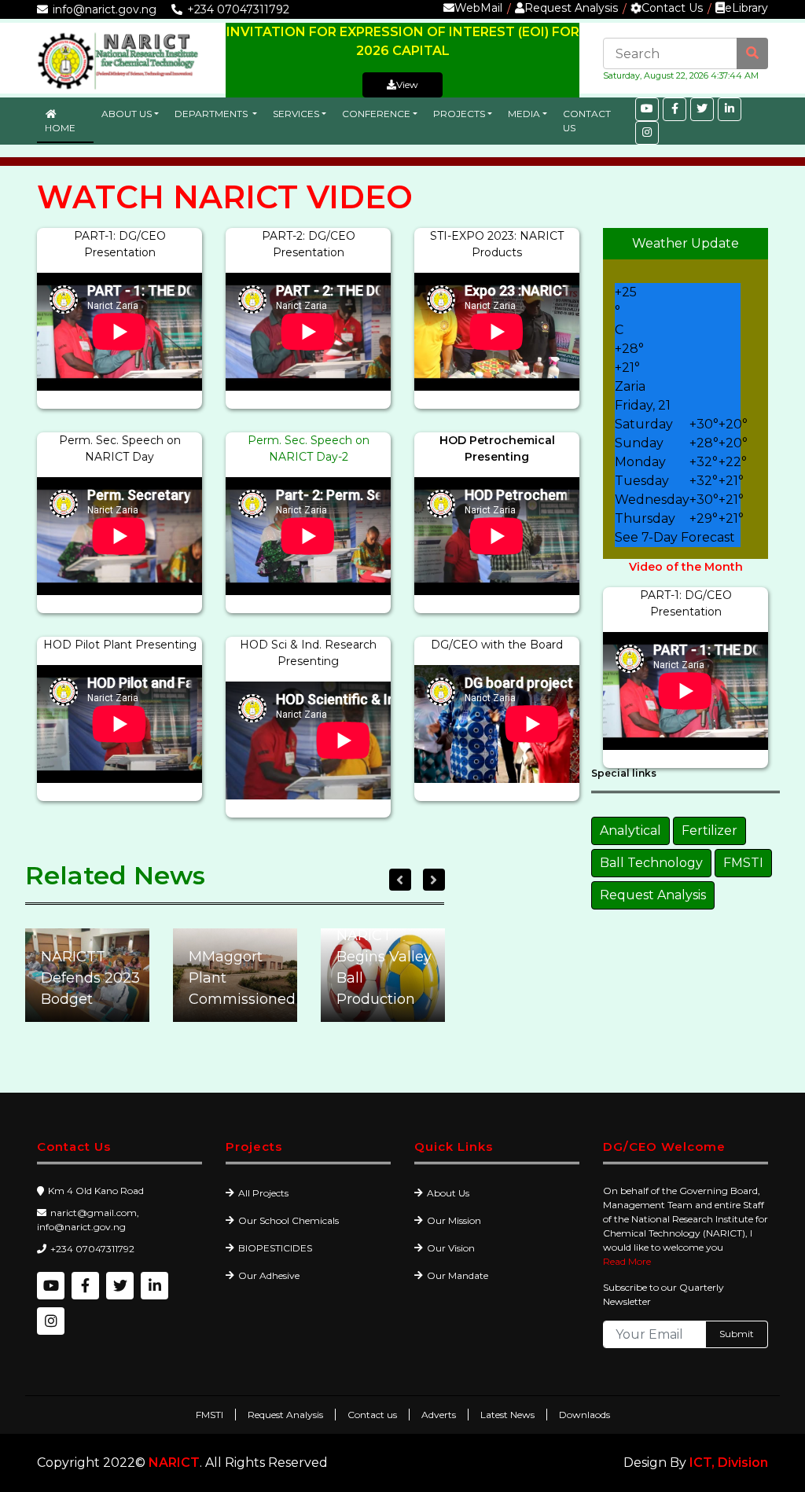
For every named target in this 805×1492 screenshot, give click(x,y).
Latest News (507, 1414)
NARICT (174, 1462)
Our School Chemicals (288, 1220)
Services (296, 113)
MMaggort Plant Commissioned (91, 978)
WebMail (478, 8)
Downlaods (584, 1414)
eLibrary (746, 8)
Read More (627, 1261)
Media (524, 113)
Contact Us (672, 8)
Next (434, 880)
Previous (400, 880)
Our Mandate (457, 1275)
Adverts (438, 1414)
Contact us (372, 1414)
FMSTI (743, 862)
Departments (212, 113)
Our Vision (451, 1248)
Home (60, 128)
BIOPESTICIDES (275, 1248)
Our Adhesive (269, 1275)
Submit (736, 1333)
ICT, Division (728, 1462)
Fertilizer (709, 830)
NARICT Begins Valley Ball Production (236, 967)
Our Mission (454, 1220)
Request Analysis (571, 8)
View (407, 84)
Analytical (630, 830)
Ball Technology (651, 862)
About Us (126, 113)
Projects (459, 113)
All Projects (263, 1193)
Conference (376, 113)
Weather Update (685, 243)
